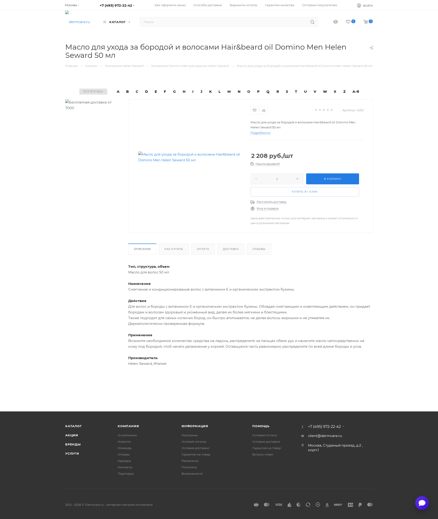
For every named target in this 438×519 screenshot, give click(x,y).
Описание (142, 249)
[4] (327, 110)
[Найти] (312, 22)
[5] (331, 110)
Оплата (203, 249)
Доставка (231, 249)
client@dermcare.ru (325, 436)
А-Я (355, 91)
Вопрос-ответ (262, 454)
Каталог (73, 426)
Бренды (73, 444)
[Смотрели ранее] (331, 22)
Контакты (125, 467)
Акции (71, 435)
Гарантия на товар (196, 454)
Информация (195, 426)
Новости (124, 441)
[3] (324, 110)
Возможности (192, 473)
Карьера (124, 461)
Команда (124, 448)
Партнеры (126, 473)
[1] (316, 110)
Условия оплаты (194, 441)
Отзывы (259, 249)
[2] (320, 110)
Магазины (190, 435)
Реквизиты (190, 461)
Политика (189, 467)
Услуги (72, 453)
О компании (127, 435)
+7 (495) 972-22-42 (116, 5)
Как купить (173, 249)
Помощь (260, 426)
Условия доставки (195, 448)
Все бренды (93, 91)
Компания (128, 426)
